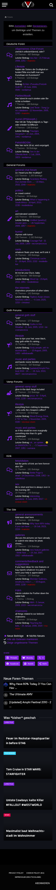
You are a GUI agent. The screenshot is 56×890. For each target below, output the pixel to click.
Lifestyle (20, 66)
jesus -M (34, 395)
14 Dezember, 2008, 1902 (34, 475)
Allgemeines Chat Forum (29, 48)
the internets (22, 287)
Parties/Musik (23, 95)
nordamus (26, 90)
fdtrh (32, 602)
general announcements (29, 514)
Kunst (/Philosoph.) (26, 119)
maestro (31, 60)
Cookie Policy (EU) (35, 873)
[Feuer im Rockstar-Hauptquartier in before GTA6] (28, 734)
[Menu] (5, 5)
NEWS (7, 815)
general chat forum (26, 170)
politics (19, 190)
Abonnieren (42, 883)
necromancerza (39, 243)
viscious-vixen (28, 422)
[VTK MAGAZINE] (28, 4)
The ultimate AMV (20, 694)
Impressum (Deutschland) (28, 877)
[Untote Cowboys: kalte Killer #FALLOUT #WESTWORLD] (28, 796)
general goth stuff (25, 315)
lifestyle (19, 335)
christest (26, 302)
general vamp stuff (25, 386)
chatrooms (21, 611)
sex (17, 484)
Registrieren (40, 26)
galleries (20, 535)
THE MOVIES (10, 753)
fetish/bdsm (21, 460)
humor (19, 231)
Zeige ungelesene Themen (22, 642)
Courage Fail (36, 241)
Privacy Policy (16, 873)
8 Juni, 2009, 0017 (34, 499)
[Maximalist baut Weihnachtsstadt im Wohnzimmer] (28, 827)
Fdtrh (18, 590)
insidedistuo (27, 205)
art (16, 211)
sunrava (31, 448)
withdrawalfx (27, 353)
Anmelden (20, 26)
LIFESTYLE (9, 722)
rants (18, 249)
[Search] (51, 5)
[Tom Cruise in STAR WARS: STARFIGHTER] (28, 765)
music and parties (25, 359)
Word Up (34, 279)
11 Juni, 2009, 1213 (34, 327)
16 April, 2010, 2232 (28, 261)
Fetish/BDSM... (24, 142)
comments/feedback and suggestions (29, 563)
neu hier (33, 58)
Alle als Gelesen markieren (22, 639)
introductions (22, 270)
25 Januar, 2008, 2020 (32, 626)
